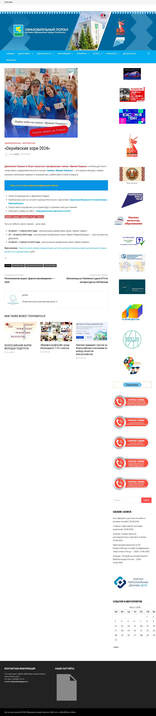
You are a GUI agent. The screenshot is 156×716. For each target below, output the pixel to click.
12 (128, 625)
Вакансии (11, 60)
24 (116, 635)
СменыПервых (50, 265)
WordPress (65, 712)
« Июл (116, 647)
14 (141, 625)
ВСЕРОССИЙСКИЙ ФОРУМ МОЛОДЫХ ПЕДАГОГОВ (18, 347)
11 (122, 625)
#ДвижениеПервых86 (80, 199)
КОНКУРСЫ (81, 53)
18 (122, 630)
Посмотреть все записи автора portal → (40, 301)
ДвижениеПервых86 (34, 265)
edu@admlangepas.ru (19, 681)
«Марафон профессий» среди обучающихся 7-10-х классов (54, 347)
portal (17, 154)
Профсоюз (111, 53)
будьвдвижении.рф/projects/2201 (53, 210)
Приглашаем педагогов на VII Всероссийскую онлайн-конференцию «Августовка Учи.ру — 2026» (131, 548)
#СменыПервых (99, 199)
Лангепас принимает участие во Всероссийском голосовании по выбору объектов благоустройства (91, 350)
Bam (74, 712)
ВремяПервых (18, 265)
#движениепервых (13, 143)
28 (141, 635)
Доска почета (129, 53)
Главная (10, 53)
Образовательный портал (37, 712)
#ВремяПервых (16, 203)
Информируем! (28, 143)
